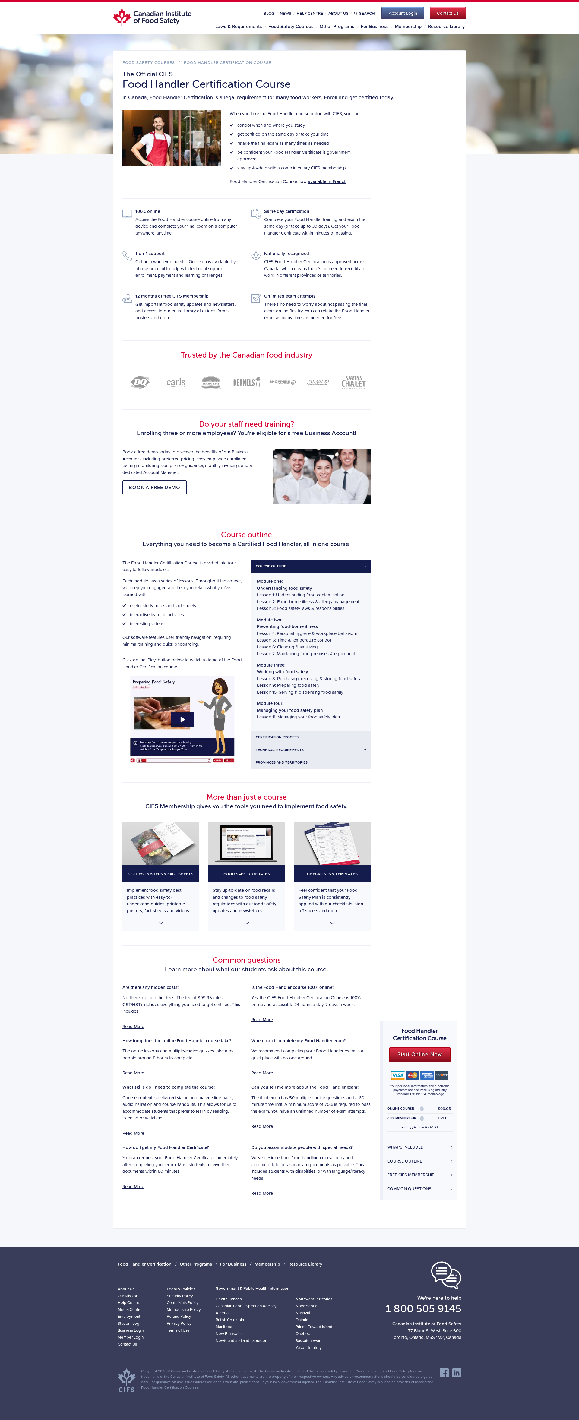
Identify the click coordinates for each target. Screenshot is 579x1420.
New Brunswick (229, 1333)
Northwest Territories (314, 1299)
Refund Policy (179, 1316)
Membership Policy (184, 1309)
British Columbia (230, 1319)
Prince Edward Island (314, 1326)
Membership (408, 26)
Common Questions (409, 1189)
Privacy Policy (179, 1323)
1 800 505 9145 (423, 1308)
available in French (327, 181)
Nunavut (303, 1312)
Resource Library (446, 26)
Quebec (303, 1333)
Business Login (131, 1330)
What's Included (405, 1147)
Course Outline (404, 1161)
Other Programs (337, 26)
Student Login (130, 1323)
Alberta (222, 1312)
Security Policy (180, 1296)
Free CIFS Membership (410, 1175)
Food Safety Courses (291, 26)
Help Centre (310, 13)
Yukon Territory (309, 1347)
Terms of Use (178, 1330)
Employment (129, 1316)
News (285, 13)
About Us (338, 13)
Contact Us (127, 1344)
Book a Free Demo (154, 487)
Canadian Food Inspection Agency (246, 1305)
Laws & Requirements (238, 26)
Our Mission (128, 1296)
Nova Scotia (306, 1305)
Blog (269, 13)
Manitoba (224, 1326)
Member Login (131, 1337)
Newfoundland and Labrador (241, 1340)
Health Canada (229, 1299)
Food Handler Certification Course (227, 62)
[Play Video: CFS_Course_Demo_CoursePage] (182, 719)
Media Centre (130, 1309)
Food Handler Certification (145, 1264)
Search (367, 13)
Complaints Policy (182, 1302)
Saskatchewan (308, 1340)
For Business (375, 26)
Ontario (302, 1319)
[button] (160, 876)
